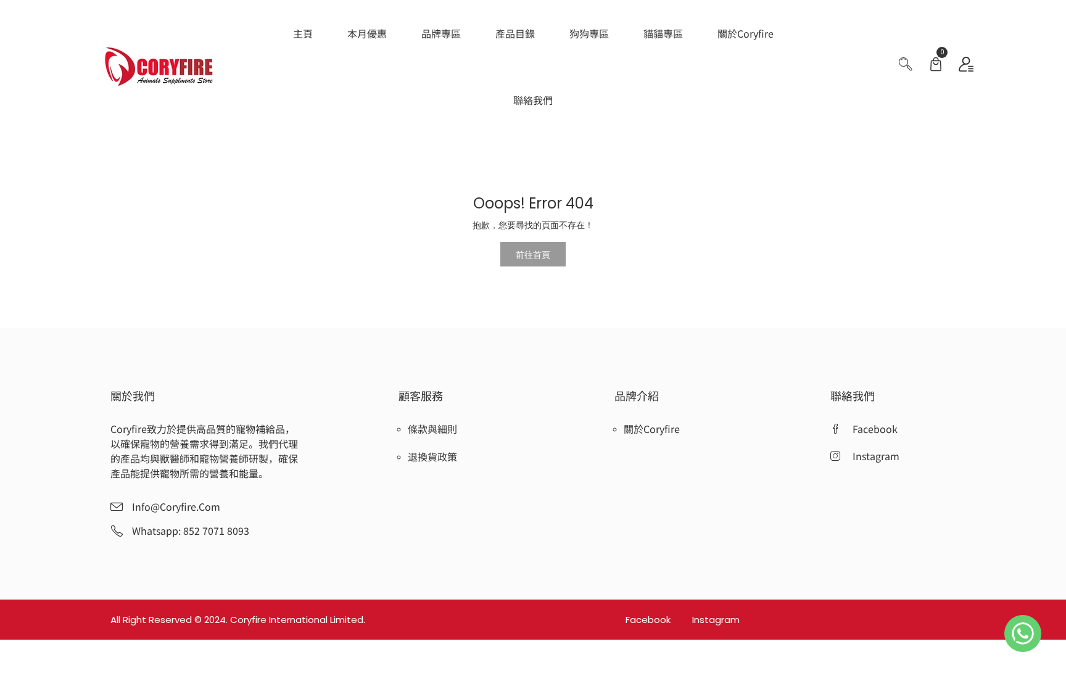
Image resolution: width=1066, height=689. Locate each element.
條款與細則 (432, 428)
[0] (935, 66)
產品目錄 (515, 33)
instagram (876, 455)
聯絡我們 (533, 100)
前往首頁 (533, 254)
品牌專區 (441, 33)
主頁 (303, 33)
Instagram (716, 619)
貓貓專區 (663, 33)
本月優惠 (367, 33)
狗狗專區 (589, 33)
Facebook (649, 619)
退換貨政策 (432, 456)
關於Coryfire (745, 33)
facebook (875, 428)
